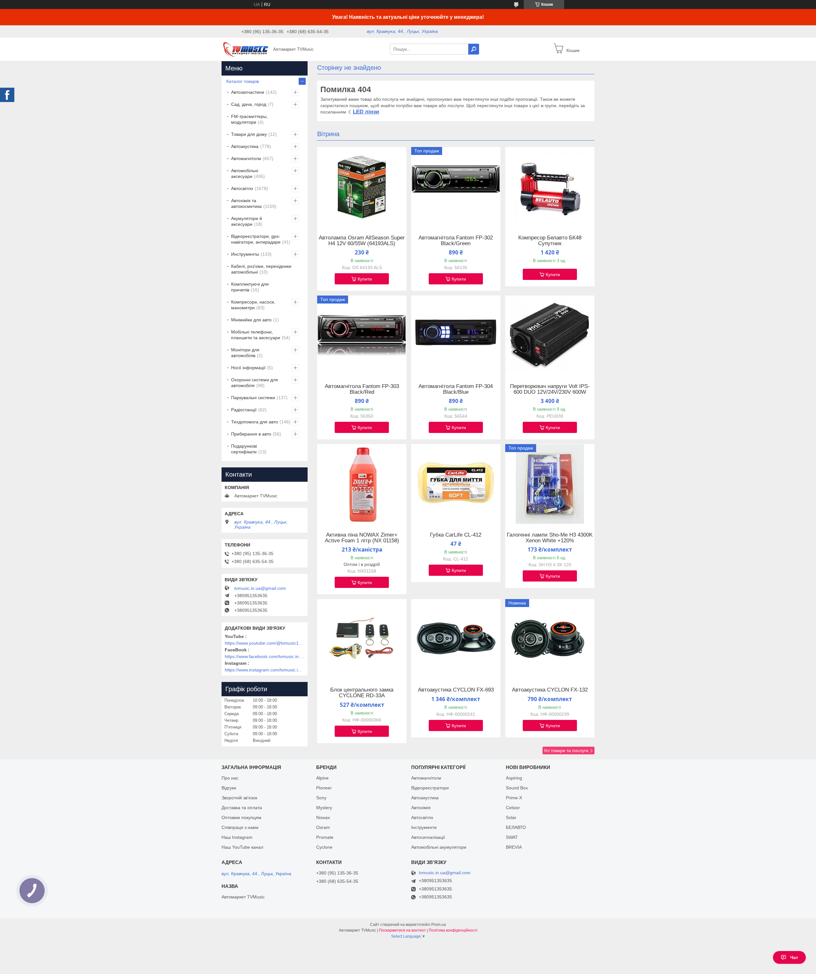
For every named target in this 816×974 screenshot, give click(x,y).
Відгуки (229, 787)
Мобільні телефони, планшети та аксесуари (255, 334)
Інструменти (424, 827)
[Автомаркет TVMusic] (245, 48)
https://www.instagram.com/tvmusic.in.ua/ (264, 669)
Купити (365, 279)
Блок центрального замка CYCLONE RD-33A (361, 693)
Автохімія (421, 807)
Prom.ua (438, 924)
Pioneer (324, 787)
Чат (794, 957)
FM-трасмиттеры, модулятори (249, 119)
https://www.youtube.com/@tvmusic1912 (264, 643)
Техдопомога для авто (254, 421)
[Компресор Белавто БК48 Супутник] (549, 187)
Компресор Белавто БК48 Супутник (549, 240)
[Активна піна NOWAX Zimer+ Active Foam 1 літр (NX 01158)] (361, 484)
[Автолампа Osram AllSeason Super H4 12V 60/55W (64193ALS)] (361, 187)
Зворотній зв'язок (239, 797)
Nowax (323, 817)
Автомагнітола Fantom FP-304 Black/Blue (456, 389)
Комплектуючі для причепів (250, 287)
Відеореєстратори (430, 787)
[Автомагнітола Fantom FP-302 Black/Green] (455, 187)
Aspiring (514, 777)
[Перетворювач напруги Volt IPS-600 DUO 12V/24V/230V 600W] (549, 335)
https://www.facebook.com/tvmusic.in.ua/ (264, 656)
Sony (321, 797)
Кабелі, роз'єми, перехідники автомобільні (261, 269)
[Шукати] (473, 49)
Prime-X (514, 797)
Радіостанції (244, 409)
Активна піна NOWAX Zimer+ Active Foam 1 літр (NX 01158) (362, 538)
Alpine (322, 777)
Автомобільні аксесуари (244, 173)
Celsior (513, 807)
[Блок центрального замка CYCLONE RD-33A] (361, 639)
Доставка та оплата (242, 807)
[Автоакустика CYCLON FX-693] (455, 639)
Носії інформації (248, 367)
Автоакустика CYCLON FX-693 (456, 690)
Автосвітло (242, 188)
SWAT (512, 837)
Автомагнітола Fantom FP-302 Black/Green (456, 240)
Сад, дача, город (248, 104)
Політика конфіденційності (453, 930)
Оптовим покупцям (241, 817)
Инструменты (245, 254)
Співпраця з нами (240, 827)
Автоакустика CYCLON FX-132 (550, 690)
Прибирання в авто (251, 433)
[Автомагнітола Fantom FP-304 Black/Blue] (455, 335)
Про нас (230, 777)
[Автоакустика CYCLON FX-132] (549, 639)
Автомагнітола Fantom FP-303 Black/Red (362, 389)
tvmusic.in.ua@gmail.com (260, 588)
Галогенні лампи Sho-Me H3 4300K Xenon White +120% (550, 538)
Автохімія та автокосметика (246, 203)
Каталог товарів (242, 81)
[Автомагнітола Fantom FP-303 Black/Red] (361, 335)
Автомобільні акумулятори (438, 847)
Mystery (324, 807)
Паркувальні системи (253, 397)
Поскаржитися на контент (402, 930)
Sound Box (517, 787)
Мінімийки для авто (251, 319)
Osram (323, 827)
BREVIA (514, 847)
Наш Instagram (237, 837)
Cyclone (324, 847)
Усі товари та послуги (566, 750)
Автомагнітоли (246, 158)
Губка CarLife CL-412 (455, 535)
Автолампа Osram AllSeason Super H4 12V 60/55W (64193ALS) (362, 240)
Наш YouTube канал (242, 847)
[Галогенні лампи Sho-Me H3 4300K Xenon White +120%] (549, 484)
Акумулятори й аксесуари (246, 221)
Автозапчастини (247, 92)
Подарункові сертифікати (244, 448)
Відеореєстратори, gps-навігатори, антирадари (255, 239)
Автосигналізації (428, 837)
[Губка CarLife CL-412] (455, 484)
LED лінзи (366, 112)
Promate (324, 837)
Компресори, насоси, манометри (253, 304)
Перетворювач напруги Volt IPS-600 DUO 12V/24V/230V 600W (550, 389)
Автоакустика (245, 146)
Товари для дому (249, 134)
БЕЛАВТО (516, 827)
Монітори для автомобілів (245, 352)
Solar (511, 817)
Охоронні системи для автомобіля (254, 382)
